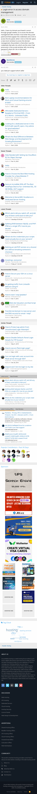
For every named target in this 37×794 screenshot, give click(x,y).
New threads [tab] (14, 376)
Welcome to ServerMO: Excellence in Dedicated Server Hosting (19, 198)
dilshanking (8, 159)
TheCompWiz (8, 217)
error (24, 15)
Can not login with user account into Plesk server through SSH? (19, 357)
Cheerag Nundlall (10, 331)
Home (25, 792)
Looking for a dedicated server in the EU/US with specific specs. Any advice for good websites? (19, 126)
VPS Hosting (15, 230)
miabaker (7, 91)
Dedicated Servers (6, 703)
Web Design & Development (21, 143)
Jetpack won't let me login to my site (19, 367)
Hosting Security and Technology (19, 241)
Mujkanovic (8, 230)
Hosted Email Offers (7, 740)
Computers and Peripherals (22, 104)
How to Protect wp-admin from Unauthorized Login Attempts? (17, 328)
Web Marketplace (6, 746)
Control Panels (5, 712)
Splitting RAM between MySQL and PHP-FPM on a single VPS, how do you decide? (20, 226)
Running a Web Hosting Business (22, 217)
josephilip (7, 201)
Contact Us (7, 772)
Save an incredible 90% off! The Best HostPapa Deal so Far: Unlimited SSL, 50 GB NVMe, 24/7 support (20, 186)
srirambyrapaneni (10, 305)
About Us (6, 763)
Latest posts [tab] (4, 376)
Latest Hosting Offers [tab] (7, 409)
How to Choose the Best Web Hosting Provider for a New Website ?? (19, 175)
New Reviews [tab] (19, 409)
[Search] (35, 2)
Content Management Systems (18, 369)
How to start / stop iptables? (16, 295)
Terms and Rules (11, 792)
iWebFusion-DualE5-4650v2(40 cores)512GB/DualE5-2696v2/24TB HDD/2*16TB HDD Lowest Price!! (17, 436)
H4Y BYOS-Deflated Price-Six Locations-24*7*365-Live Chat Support (18, 426)
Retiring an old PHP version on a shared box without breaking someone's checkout (20, 249)
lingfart (7, 369)
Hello (7, 165)
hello (7, 89)
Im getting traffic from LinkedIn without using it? (17, 285)
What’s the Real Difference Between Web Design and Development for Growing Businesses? (19, 139)
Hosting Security (6, 709)
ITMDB (7, 288)
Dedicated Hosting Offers (21, 117)
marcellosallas (9, 178)
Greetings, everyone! (13, 260)
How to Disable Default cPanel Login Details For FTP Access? (19, 338)
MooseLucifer (9, 278)
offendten (7, 262)
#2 (35, 67)
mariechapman (9, 315)
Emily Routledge (9, 104)
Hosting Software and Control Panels (20, 254)
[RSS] (30, 792)
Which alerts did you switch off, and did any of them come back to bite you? (20, 214)
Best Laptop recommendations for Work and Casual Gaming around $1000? (18, 100)
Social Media (13, 288)
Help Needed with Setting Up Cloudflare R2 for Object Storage (20, 156)
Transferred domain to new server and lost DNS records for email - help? (20, 312)
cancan (7, 191)
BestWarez (11, 60)
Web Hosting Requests (17, 201)
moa (3, 15)
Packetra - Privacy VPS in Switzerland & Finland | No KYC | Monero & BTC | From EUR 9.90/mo (19, 415)
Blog (5, 766)
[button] (2, 2)
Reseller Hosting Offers (8, 730)
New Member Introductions (17, 167)
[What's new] (31, 2)
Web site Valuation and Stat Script (22, 303)
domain (19, 15)
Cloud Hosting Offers (7, 737)
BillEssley (7, 297)
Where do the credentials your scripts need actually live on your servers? (19, 237)
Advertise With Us (9, 769)
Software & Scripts (21, 305)
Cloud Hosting (5, 706)
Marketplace (7, 775)
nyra (6, 130)
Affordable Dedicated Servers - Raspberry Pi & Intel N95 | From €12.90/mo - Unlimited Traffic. (17, 113)
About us (19, 792)
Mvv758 (7, 167)
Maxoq (7, 241)
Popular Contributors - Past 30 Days (15, 447)
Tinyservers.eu (9, 117)
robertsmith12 (9, 143)
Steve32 (7, 254)
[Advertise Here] (9, 597)
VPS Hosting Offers (7, 733)
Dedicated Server (13, 130)
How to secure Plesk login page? (17, 348)
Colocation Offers (6, 743)
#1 (35, 27)
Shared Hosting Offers (16, 191)
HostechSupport (9, 342)
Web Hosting (14, 91)
